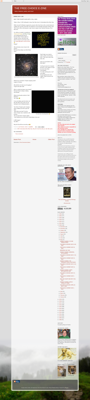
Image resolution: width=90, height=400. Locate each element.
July (61, 235)
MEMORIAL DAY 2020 (65, 250)
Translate (68, 62)
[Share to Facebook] (42, 127)
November (62, 228)
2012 (60, 312)
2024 (60, 217)
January (62, 297)
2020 (18, 128)
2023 (60, 219)
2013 (60, 310)
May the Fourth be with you (39, 128)
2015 (60, 306)
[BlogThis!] (39, 127)
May (61, 239)
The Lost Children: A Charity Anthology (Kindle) (67, 200)
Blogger (66, 387)
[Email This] (38, 127)
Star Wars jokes (49, 128)
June (61, 237)
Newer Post (17, 139)
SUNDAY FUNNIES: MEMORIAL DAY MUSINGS (67, 253)
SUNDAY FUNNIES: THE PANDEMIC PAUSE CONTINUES (68, 262)
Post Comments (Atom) (25, 142)
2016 (60, 304)
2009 (60, 317)
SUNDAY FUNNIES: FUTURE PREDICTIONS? (66, 242)
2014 (60, 308)
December (62, 226)
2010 (60, 316)
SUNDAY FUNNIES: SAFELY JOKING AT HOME (66, 282)
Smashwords (67, 203)
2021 (60, 223)
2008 (60, 319)
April (61, 291)
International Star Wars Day (26, 128)
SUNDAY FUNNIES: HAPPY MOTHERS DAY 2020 (66, 271)
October (62, 230)
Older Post (51, 139)
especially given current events (23, 41)
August (62, 234)
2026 (60, 214)
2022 (60, 221)
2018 (60, 301)
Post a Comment (19, 133)
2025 (60, 215)
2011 (60, 314)
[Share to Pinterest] (43, 127)
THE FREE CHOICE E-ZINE (30, 8)
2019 (60, 299)
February (62, 295)
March (61, 293)
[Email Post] (36, 126)
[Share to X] (41, 127)
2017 (60, 303)
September (63, 232)
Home (34, 139)
